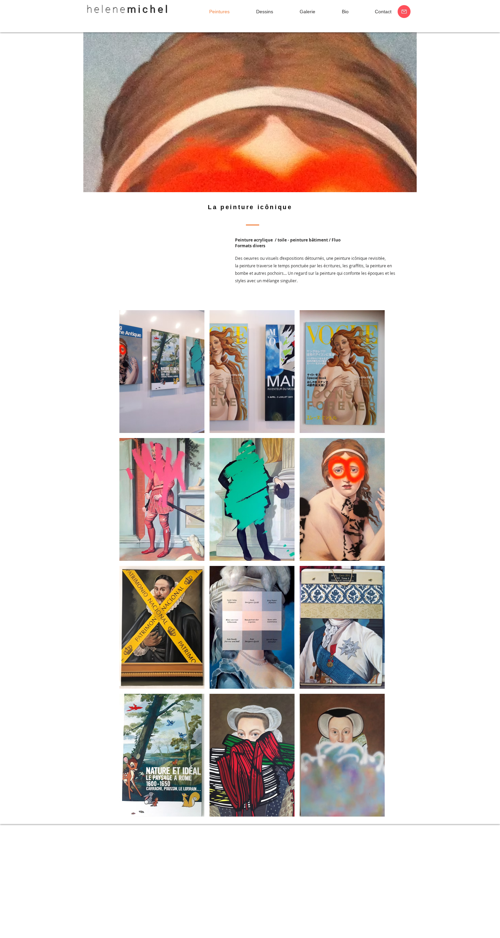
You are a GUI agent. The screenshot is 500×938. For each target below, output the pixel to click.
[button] (161, 371)
